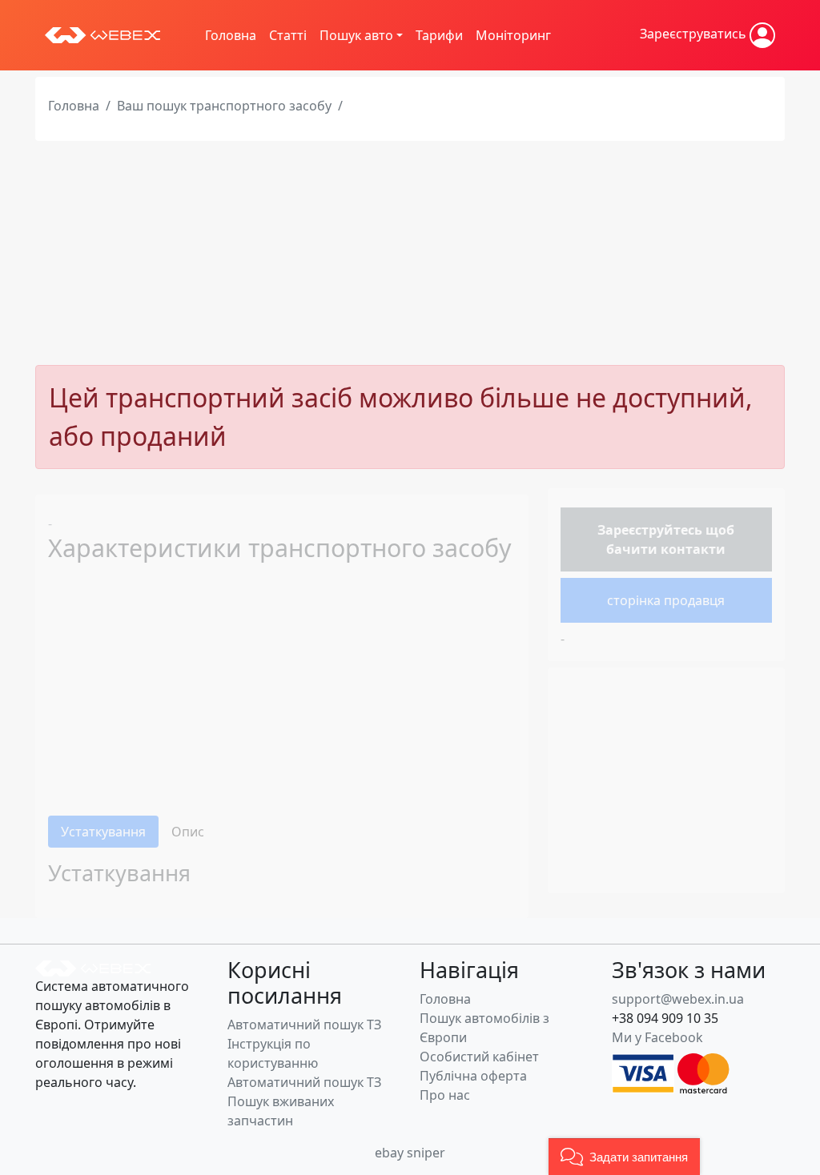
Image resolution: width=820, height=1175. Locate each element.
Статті (288, 35)
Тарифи (439, 35)
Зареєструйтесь (649, 530)
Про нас (445, 1095)
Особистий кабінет (479, 1056)
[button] (624, 1156)
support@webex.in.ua (678, 999)
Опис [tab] (187, 831)
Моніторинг (513, 35)
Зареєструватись (695, 33)
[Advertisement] (410, 253)
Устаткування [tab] (103, 831)
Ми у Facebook (657, 1037)
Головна (230, 35)
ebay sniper (410, 1152)
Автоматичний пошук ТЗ (304, 1024)
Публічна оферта (473, 1076)
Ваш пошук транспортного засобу (224, 105)
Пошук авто (356, 35)
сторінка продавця (666, 600)
